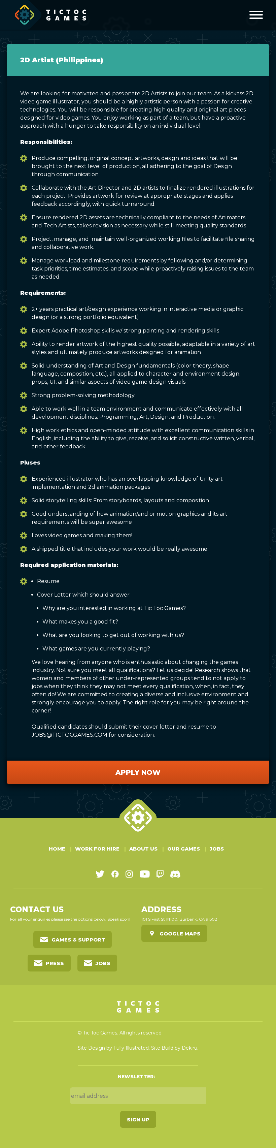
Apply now (138, 772)
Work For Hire (97, 849)
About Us (143, 849)
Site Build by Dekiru (174, 1048)
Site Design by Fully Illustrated (113, 1048)
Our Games (183, 849)
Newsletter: (136, 1077)
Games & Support (78, 939)
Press (55, 963)
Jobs (217, 849)
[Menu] (256, 15)
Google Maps (180, 933)
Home (57, 849)
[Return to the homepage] (51, 15)
